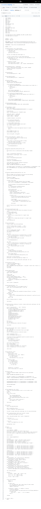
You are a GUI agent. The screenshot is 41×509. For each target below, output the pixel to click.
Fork (32, 4)
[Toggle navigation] (2, 1)
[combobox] (31, 10)
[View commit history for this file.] (39, 13)
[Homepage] (20, 1)
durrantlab (4, 4)
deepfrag (10, 4)
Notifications (26, 4)
